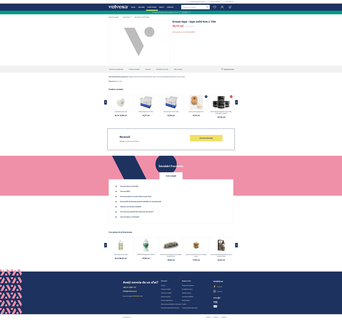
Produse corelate (134, 69)
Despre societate (166, 296)
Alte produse (178, 69)
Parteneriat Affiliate (187, 296)
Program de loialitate (188, 285)
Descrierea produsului (116, 69)
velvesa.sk (208, 317)
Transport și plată (166, 289)
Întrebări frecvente (162, 69)
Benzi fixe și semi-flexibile (142, 17)
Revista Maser (186, 300)
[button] (105, 102)
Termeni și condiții (166, 293)
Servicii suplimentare (167, 300)
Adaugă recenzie (206, 138)
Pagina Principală (113, 17)
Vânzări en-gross (186, 293)
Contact (163, 285)
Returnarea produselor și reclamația (171, 304)
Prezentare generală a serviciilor (170, 308)
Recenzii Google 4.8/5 (133, 296)
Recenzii (148, 69)
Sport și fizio (126, 17)
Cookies (184, 304)
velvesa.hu (223, 317)
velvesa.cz (216, 317)
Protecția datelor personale (189, 308)
